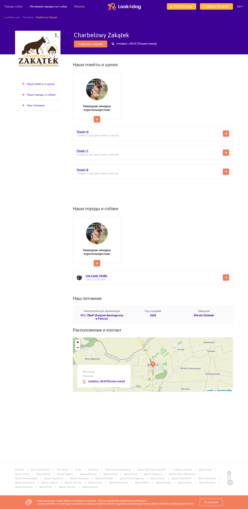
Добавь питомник (218, 6)
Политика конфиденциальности (176, 503)
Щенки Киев (205, 469)
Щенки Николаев (207, 478)
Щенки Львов (22, 474)
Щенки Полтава (73, 482)
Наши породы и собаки (41, 94)
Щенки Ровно (110, 474)
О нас (78, 469)
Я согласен (211, 502)
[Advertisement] (153, 191)
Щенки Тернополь (53, 478)
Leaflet (210, 390)
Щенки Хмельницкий (26, 478)
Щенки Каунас (90, 487)
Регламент (63, 469)
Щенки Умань (158, 478)
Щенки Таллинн (67, 487)
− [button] (78, 347)
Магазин (79, 6)
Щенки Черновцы (79, 478)
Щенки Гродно (163, 482)
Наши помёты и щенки (41, 83)
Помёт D (83, 131)
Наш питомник (36, 105)
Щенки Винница (88, 474)
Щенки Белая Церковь (132, 478)
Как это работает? (40, 469)
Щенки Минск (142, 482)
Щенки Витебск (207, 482)
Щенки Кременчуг (118, 482)
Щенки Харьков (49, 482)
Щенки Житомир (104, 478)
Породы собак (13, 6)
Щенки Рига (45, 487)
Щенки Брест (185, 482)
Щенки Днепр (43, 474)
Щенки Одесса (65, 474)
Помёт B (82, 169)
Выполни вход (183, 6)
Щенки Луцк (130, 474)
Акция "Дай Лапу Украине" (152, 469)
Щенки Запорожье (25, 482)
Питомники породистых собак (48, 6)
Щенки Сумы (95, 482)
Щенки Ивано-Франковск (182, 474)
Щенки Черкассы (153, 474)
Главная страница (182, 469)
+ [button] (78, 342)
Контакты (93, 469)
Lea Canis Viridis (96, 275)
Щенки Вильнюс (24, 487)
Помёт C (82, 151)
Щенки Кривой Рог (181, 478)
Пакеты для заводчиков (118, 469)
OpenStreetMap (224, 390)
